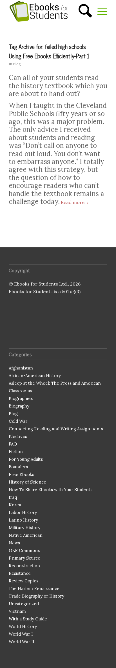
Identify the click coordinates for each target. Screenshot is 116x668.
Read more (72, 202)
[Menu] (99, 11)
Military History (24, 527)
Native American (26, 535)
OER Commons (24, 550)
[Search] (82, 11)
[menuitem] (82, 11)
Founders (18, 466)
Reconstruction (24, 565)
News (14, 542)
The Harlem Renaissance (34, 588)
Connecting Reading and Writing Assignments (56, 428)
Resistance (20, 573)
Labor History (23, 512)
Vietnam (17, 611)
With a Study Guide (28, 619)
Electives (18, 436)
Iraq (13, 497)
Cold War (18, 421)
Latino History (23, 520)
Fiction (16, 451)
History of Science (27, 482)
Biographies (21, 398)
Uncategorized (24, 603)
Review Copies (23, 581)
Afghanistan (21, 368)
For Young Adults (26, 459)
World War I (21, 634)
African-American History (35, 375)
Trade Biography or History (36, 596)
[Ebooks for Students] (48, 11)
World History (23, 626)
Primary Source (24, 558)
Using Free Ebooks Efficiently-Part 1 (49, 56)
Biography (19, 406)
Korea (15, 504)
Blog (17, 64)
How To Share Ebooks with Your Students (50, 489)
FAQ (13, 444)
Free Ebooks (21, 474)
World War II (21, 641)
